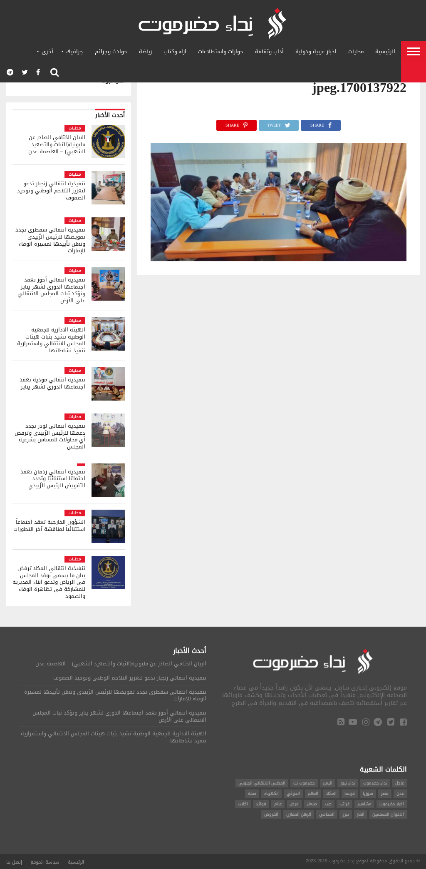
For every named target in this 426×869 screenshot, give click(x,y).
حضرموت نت (304, 783)
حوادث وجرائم (111, 51)
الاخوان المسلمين (388, 814)
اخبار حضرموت (391, 804)
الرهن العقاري (298, 814)
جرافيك (74, 51)
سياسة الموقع (44, 862)
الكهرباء (271, 793)
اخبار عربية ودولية (316, 51)
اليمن (327, 783)
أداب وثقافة (269, 51)
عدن (400, 793)
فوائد (261, 804)
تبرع (345, 814)
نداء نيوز (347, 783)
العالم (313, 793)
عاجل (399, 783)
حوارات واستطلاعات (220, 51)
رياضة (145, 51)
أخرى (47, 51)
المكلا (331, 793)
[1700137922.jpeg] (279, 258)
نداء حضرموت (375, 783)
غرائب (344, 804)
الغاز (360, 814)
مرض (294, 804)
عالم (278, 804)
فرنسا (349, 793)
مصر (385, 793)
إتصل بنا (14, 862)
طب (328, 804)
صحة (252, 793)
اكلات (243, 804)
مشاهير (364, 804)
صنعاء (312, 804)
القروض (271, 814)
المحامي (326, 814)
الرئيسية (385, 51)
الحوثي (293, 793)
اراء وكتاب (174, 51)
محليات (356, 51)
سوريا (368, 793)
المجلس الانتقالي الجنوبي (261, 783)
